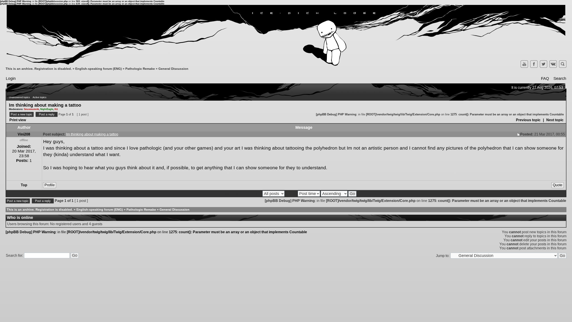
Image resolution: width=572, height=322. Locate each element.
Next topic (555, 120)
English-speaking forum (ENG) (98, 68)
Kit (56, 109)
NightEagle (46, 109)
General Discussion (173, 68)
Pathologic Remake (140, 68)
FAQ (545, 78)
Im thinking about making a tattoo (45, 105)
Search (559, 78)
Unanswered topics (19, 97)
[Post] (518, 134)
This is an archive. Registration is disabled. (39, 68)
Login (11, 78)
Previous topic (528, 120)
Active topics (39, 97)
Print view (17, 120)
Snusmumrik (31, 109)
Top (24, 185)
